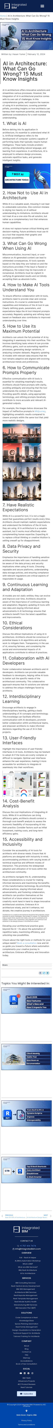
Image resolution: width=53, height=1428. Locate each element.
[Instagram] (32, 1373)
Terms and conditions (26, 1425)
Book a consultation (27, 943)
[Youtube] (21, 1373)
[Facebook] (28, 1373)
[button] (42, 6)
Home (3, 15)
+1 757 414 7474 (28, 1245)
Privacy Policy (26, 1420)
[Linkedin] (25, 1373)
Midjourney (40, 411)
